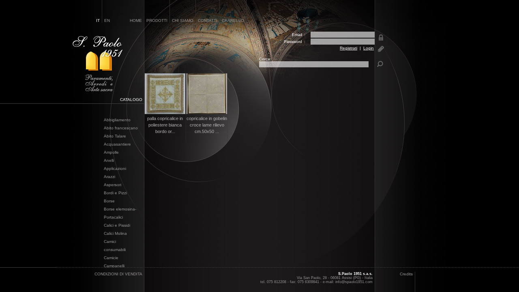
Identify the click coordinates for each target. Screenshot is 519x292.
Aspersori (112, 184)
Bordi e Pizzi (115, 193)
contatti (207, 20)
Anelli (109, 160)
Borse (109, 201)
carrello (233, 20)
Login (368, 48)
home (136, 20)
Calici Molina (115, 233)
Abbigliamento (117, 120)
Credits (406, 274)
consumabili (115, 249)
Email (297, 34)
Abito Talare (115, 136)
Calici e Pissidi (117, 225)
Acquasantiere (117, 144)
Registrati (348, 48)
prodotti (156, 20)
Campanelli (114, 266)
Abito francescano (121, 128)
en (107, 20)
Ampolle (111, 152)
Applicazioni (115, 168)
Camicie (111, 258)
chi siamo (182, 20)
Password (293, 41)
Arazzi (109, 176)
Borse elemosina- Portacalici (120, 213)
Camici (110, 241)
